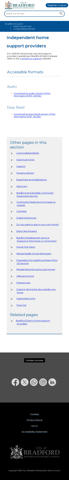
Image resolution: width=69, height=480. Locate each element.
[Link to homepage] (34, 452)
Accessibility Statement (34, 431)
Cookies (34, 414)
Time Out (21, 305)
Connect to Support (31, 58)
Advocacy (21, 186)
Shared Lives (23, 282)
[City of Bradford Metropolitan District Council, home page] (19, 8)
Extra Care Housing (26, 231)
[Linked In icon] (53, 394)
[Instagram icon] (43, 394)
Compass (21, 211)
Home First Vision (25, 247)
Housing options (25, 173)
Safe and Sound (25, 276)
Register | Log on (56, 5)
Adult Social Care (22, 26)
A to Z (34, 426)
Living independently (27, 153)
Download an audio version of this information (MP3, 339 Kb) (32, 94)
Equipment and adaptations (31, 179)
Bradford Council (14, 24)
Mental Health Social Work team (33, 253)
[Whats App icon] (34, 394)
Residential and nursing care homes (35, 269)
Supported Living (25, 298)
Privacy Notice (34, 420)
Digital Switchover (26, 218)
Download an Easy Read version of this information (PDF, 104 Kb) (34, 115)
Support (20, 166)
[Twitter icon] (25, 394)
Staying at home (25, 159)
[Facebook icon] (16, 394)
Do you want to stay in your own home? (37, 224)
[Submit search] (61, 14)
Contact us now (34, 360)
